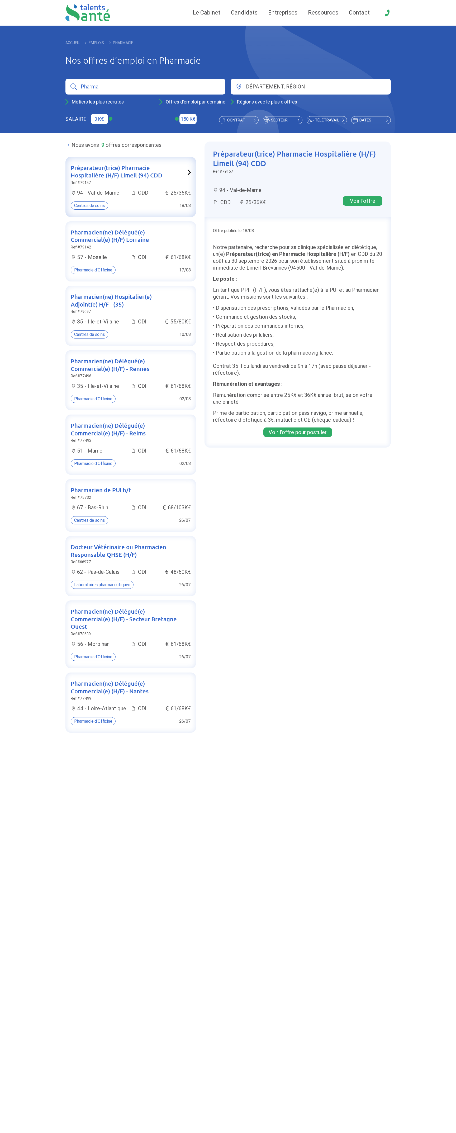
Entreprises (282, 12)
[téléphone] (387, 13)
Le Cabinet (206, 12)
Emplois (96, 42)
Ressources (323, 12)
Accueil (72, 42)
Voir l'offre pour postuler (298, 432)
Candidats (244, 12)
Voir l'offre (362, 201)
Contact (359, 12)
